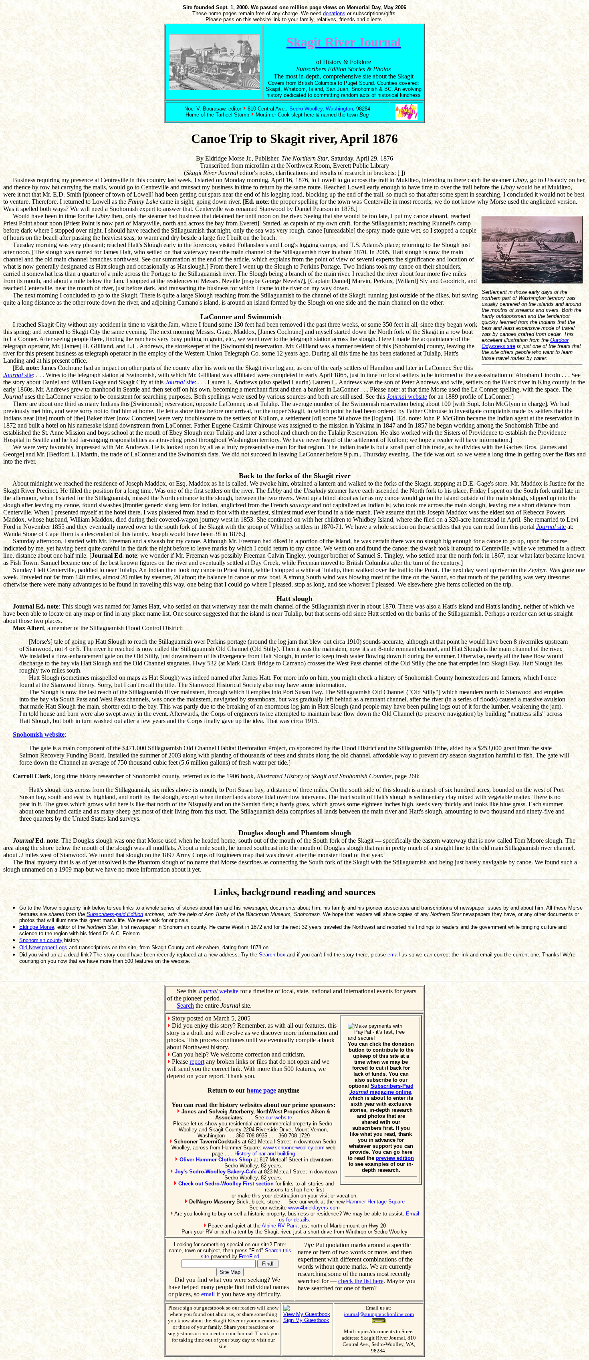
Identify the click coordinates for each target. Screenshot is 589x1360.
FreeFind (249, 1257)
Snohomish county (41, 940)
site (18, 375)
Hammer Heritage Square (375, 1202)
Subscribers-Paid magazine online (381, 1089)
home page (261, 1090)
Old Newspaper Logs (43, 947)
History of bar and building (264, 1154)
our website (279, 1118)
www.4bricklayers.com (314, 1208)
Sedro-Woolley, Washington (321, 109)
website (407, 396)
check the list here (360, 1281)
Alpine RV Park (279, 1226)
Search (185, 1005)
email (393, 955)
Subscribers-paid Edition (115, 914)
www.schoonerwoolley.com (294, 1148)
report (197, 1061)
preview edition (395, 1158)
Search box (272, 955)
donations (334, 13)
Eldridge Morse (36, 927)
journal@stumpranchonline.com (379, 1314)
